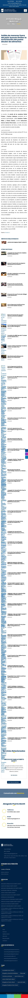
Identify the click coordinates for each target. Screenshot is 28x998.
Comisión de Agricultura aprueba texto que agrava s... (17, 398)
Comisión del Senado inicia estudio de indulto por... (15, 522)
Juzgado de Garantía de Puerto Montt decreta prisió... (16, 491)
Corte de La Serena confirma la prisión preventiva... (16, 418)
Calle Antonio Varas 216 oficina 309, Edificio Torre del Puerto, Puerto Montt (14, 5)
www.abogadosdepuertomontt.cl (11, 952)
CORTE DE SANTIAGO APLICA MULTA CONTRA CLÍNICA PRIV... (17, 645)
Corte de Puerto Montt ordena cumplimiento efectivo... (16, 552)
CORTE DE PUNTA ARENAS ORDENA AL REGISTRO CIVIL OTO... (16, 573)
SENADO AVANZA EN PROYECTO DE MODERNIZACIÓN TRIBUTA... (16, 604)
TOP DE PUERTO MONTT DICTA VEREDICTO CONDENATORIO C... (16, 583)
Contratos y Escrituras (7, 976)
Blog (13, 24)
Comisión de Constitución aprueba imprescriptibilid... (15, 542)
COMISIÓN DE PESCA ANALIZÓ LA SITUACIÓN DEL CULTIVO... (16, 728)
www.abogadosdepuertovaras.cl (11, 954)
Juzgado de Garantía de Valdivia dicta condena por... (16, 253)
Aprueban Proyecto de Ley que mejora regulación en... (16, 625)
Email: (9, 817)
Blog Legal (22, 973)
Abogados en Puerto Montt (8, 982)
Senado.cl (7, 233)
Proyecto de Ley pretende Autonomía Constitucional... (15, 284)
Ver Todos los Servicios (13, 782)
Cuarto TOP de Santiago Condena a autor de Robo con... (17, 346)
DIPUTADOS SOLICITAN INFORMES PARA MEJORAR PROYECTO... (16, 635)
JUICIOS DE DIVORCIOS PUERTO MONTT (10, 904)
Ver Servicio (14, 775)
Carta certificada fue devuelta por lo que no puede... (16, 449)
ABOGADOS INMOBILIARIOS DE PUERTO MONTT (11, 888)
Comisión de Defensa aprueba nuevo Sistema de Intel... (16, 408)
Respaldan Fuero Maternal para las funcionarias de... (16, 676)
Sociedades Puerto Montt (8, 970)
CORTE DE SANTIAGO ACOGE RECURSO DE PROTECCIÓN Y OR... (16, 666)
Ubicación (5, 936)
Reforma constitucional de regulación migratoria (15, 480)
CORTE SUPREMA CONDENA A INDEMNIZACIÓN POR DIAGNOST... (16, 687)
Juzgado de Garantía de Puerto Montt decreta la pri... (16, 501)
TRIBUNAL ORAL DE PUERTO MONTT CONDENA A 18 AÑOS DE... (16, 614)
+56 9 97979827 (10, 1)
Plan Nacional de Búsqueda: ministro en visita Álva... (15, 356)
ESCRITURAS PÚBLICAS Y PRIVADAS (9, 890)
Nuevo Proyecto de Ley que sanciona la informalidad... (15, 315)
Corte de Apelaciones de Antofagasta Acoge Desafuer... (16, 429)
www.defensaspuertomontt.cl (10, 961)
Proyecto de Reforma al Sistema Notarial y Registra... (16, 387)
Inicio (8, 24)
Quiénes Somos (6, 934)
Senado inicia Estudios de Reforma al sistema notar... (15, 439)
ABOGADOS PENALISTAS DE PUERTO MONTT (11, 884)
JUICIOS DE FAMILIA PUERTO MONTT (17, 242)
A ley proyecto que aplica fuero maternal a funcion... (16, 656)
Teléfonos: (10, 810)
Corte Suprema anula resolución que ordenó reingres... (16, 325)
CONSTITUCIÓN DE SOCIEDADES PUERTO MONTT (12, 899)
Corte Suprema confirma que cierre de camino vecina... (16, 305)
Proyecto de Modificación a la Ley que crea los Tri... (17, 377)
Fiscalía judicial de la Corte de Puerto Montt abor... (16, 274)
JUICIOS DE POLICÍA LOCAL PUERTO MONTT (10, 895)
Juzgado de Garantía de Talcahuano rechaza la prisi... (16, 532)
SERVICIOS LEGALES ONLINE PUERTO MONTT (11, 902)
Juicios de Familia (21, 982)
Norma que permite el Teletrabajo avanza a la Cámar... (16, 470)
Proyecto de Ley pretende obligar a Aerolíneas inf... (17, 294)
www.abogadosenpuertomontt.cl (11, 949)
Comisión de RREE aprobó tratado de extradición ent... (17, 336)
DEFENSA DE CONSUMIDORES (7, 897)
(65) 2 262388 (19, 1)
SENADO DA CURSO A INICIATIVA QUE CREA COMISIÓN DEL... (16, 697)
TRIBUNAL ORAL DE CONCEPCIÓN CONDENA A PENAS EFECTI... (16, 594)
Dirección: (10, 823)
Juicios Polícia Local (19, 976)
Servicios (5, 932)
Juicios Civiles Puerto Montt (8, 979)
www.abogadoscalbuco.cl (10, 956)
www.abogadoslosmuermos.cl (10, 958)
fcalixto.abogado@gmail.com (14, 3)
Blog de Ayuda (6, 938)
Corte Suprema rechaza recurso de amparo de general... (16, 511)
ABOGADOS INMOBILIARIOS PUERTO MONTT (11, 906)
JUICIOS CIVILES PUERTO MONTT (8, 893)
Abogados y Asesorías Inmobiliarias (10, 973)
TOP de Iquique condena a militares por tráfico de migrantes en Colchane (12, 909)
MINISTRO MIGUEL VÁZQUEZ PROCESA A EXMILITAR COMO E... (16, 563)
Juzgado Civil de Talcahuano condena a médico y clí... (15, 460)
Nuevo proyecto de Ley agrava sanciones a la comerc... (16, 263)
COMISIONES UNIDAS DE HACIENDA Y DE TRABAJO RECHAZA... (16, 738)
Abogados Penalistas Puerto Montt (10, 985)
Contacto (5, 941)
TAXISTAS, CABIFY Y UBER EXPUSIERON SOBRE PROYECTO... (16, 707)
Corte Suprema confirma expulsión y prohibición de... (15, 367)
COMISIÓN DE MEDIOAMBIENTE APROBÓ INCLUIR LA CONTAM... (15, 718)
